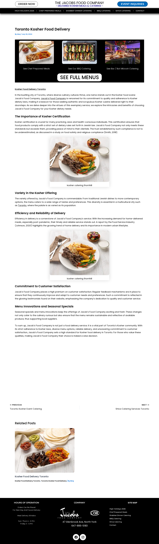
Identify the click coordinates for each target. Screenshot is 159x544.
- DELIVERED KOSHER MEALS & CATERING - (79, 5)
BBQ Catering (104, 11)
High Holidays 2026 (24, 11)
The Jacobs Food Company (79, 2)
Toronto (22, 205)
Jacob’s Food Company (53, 98)
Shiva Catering (123, 11)
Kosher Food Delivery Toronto (30, 89)
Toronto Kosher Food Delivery (53, 481)
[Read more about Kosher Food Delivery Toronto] (44, 450)
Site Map (132, 502)
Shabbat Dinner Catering (79, 11)
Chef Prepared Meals (50, 11)
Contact (140, 11)
